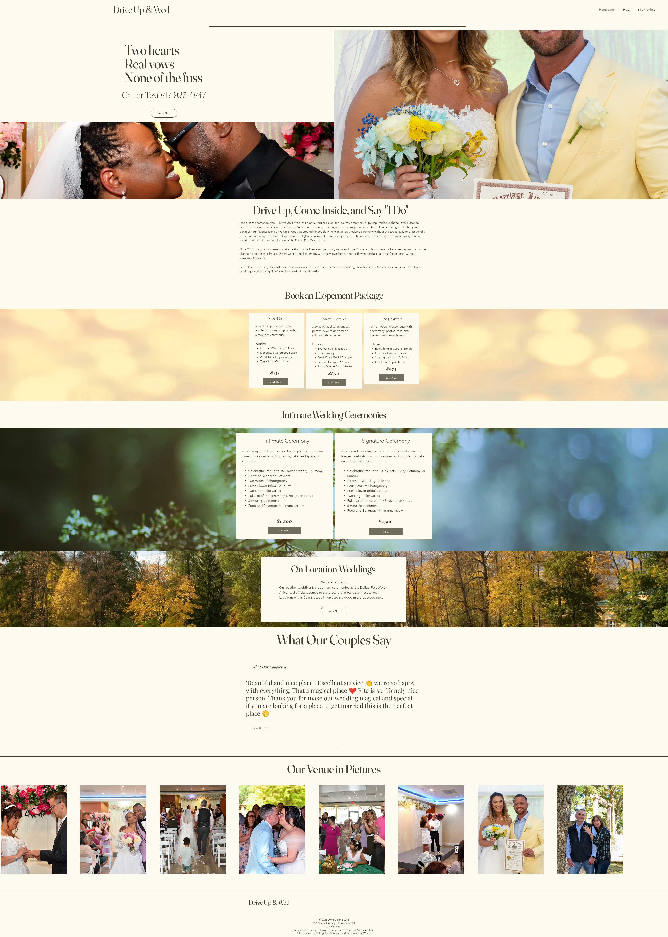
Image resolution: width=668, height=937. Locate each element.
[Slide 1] (330, 747)
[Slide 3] (337, 747)
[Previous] (19, 704)
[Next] (649, 704)
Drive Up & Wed (269, 902)
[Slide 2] (334, 747)
